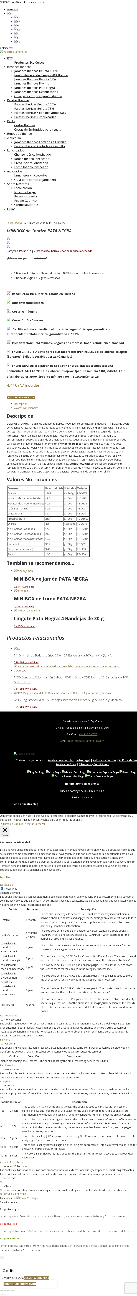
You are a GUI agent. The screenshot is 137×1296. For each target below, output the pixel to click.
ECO (10, 58)
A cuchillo (14, 138)
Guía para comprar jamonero (35, 180)
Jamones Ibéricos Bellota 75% (35, 79)
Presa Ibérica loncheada (31, 163)
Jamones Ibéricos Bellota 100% (36, 71)
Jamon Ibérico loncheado (31, 159)
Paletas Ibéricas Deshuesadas (35, 117)
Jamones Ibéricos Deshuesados (36, 92)
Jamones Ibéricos (19, 67)
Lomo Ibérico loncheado (31, 167)
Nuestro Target (25, 192)
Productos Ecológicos (29, 62)
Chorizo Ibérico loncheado (32, 154)
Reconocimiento (25, 196)
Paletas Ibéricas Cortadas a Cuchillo (39, 146)
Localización (23, 188)
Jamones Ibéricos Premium (33, 83)
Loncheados (15, 150)
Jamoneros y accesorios (30, 175)
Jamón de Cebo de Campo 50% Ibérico (41, 75)
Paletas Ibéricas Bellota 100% (35, 104)
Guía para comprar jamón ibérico (38, 96)
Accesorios (14, 171)
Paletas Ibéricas (18, 100)
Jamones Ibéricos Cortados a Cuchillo (40, 142)
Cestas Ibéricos (24, 125)
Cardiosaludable (26, 205)
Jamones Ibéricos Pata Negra (34, 88)
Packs (11, 121)
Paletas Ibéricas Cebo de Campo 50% (40, 113)
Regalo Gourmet (25, 200)
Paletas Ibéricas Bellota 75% (34, 108)
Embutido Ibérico (19, 133)
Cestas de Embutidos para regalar (38, 129)
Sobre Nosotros (18, 184)
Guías (11, 209)
